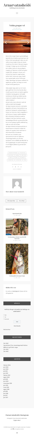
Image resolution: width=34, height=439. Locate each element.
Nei (5, 315)
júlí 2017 (5, 395)
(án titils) (5, 343)
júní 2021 (5, 373)
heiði (10, 157)
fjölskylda (22, 152)
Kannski (7, 319)
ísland (16, 157)
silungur (22, 157)
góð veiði (23, 155)
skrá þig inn (16, 291)
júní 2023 (5, 367)
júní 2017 (5, 397)
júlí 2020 (5, 379)
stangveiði (11, 160)
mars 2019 (6, 387)
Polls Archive (6, 329)
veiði (25, 160)
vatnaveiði (18, 160)
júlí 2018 (5, 391)
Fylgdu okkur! (17, 420)
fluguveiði (10, 155)
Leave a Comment (17, 169)
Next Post (21, 200)
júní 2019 (5, 385)
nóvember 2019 (7, 383)
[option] (17, 42)
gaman (17, 155)
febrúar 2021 (6, 375)
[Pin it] (18, 167)
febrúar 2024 (7, 365)
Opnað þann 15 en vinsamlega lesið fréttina (15, 345)
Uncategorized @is (17, 29)
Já (5, 317)
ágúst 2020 (6, 377)
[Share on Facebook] (12, 167)
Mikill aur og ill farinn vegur (10, 347)
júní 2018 (5, 393)
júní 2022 (5, 369)
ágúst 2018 (6, 389)
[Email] (21, 167)
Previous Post (11, 200)
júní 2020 (5, 381)
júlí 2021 (5, 371)
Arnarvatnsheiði (17, 5)
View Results (17, 326)
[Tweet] (15, 167)
